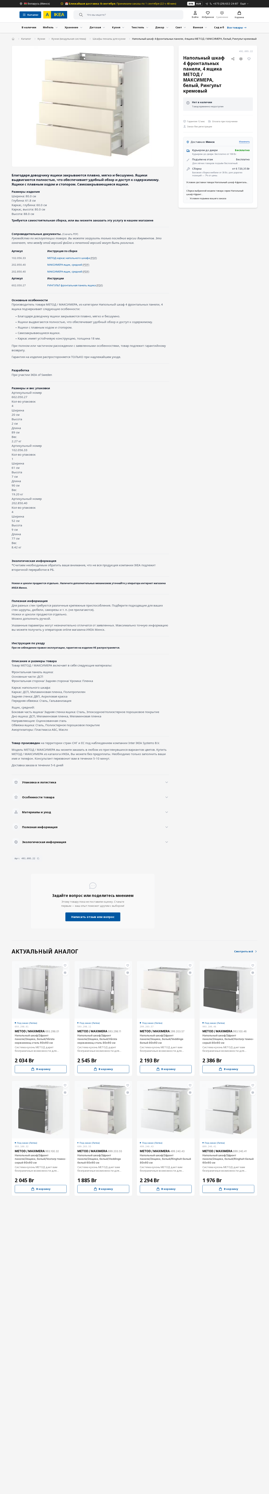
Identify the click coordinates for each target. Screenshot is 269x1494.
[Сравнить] (241, 59)
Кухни (41, 38)
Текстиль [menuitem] (137, 27)
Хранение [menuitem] (71, 27)
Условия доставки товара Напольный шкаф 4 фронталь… (217, 182)
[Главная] (13, 39)
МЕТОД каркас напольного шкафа (68, 258)
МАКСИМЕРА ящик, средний (64, 264)
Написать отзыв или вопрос (92, 917)
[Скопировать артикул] (38, 858)
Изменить (244, 141)
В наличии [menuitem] (29, 27)
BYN (191, 3)
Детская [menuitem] (95, 27)
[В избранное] (249, 59)
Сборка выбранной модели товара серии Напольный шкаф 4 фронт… (214, 192)
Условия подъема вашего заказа (208, 198)
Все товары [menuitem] (235, 27)
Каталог (26, 38)
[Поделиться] (233, 59)
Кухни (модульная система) (69, 38)
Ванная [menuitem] (198, 27)
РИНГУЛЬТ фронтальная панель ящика (71, 285)
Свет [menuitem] (178, 27)
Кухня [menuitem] (116, 27)
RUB (198, 3)
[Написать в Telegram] (207, 4)
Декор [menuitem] (159, 27)
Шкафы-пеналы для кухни (109, 38)
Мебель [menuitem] (48, 27)
